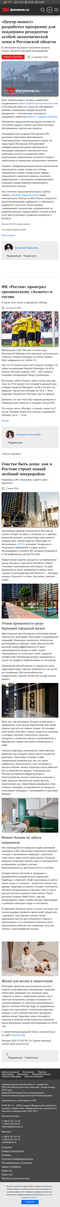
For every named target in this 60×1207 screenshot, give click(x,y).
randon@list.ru (9, 1142)
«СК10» (21, 544)
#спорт (5, 420)
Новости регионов (33, 1076)
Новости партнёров (11, 1076)
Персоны (42, 1071)
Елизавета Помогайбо (28, 434)
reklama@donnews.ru (12, 1126)
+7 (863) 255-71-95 (11, 1121)
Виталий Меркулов (26, 248)
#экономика (8, 235)
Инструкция (28, 1071)
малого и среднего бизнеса (42, 116)
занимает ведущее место (25, 194)
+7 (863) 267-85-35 (11, 1136)
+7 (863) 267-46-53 (11, 1139)
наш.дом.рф (18, 1035)
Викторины (22, 1074)
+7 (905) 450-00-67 (11, 1123)
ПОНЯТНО (30, 1202)
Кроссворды (8, 1074)
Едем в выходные (10, 1071)
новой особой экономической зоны (38, 103)
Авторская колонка (41, 1074)
